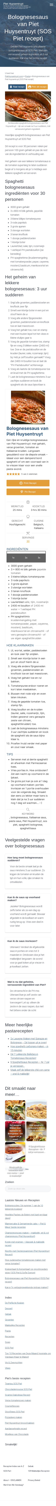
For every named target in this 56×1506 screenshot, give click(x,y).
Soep (7, 1342)
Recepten (9, 1336)
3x (39, 557)
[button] (8, 474)
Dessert (8, 1308)
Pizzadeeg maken (13, 1417)
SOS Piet (9, 1348)
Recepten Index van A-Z (13, 1466)
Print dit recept (38, 86)
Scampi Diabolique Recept (17, 1395)
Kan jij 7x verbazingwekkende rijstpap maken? (26, 1287)
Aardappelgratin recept (16, 1428)
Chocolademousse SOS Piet (18, 1389)
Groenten (9, 1320)
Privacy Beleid (34, 1480)
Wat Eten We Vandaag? (13, 1485)
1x (13, 557)
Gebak (8, 1314)
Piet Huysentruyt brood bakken (19, 1423)
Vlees (27, 1169)
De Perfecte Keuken (14, 1303)
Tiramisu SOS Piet (13, 1383)
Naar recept (19, 86)
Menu (51, 5)
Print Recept (29, 483)
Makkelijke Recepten (15, 1325)
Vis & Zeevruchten (13, 1362)
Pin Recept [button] (30, 491)
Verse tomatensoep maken (18, 1400)
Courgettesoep (12, 1406)
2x (26, 557)
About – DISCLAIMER (12, 1480)
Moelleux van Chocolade (17, 1434)
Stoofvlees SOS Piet (14, 1411)
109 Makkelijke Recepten (39, 1471)
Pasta (8, 1331)
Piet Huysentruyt (13, 3)
